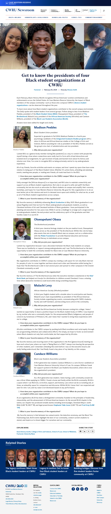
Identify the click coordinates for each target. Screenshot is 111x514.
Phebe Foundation (48, 236)
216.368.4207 (37, 505)
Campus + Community (55, 10)
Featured (20, 434)
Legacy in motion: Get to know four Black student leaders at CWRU (54, 471)
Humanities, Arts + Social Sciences (36, 17)
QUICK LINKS (55, 485)
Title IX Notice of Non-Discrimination (16, 504)
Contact (85, 10)
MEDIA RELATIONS (37, 486)
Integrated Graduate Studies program (71, 139)
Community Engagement (93, 17)
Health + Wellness (15, 17)
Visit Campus (100, 497)
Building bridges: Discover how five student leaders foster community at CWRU (88, 471)
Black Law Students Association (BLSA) (52, 119)
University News (29, 434)
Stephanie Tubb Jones (62, 405)
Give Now (99, 495)
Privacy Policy (17, 501)
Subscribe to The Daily (56, 496)
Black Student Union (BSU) (46, 114)
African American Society (61, 116)
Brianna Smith (72, 90)
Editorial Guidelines (55, 493)
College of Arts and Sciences (41, 432)
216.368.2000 (9, 499)
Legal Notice (9, 501)
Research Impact (44, 10)
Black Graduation (58, 202)
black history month (24, 432)
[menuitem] (15, 17)
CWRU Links (99, 486)
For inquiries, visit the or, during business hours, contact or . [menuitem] (37, 500)
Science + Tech (76, 17)
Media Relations (68, 10)
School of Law (57, 432)
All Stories (78, 10)
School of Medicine (69, 432)
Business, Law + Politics (60, 17)
